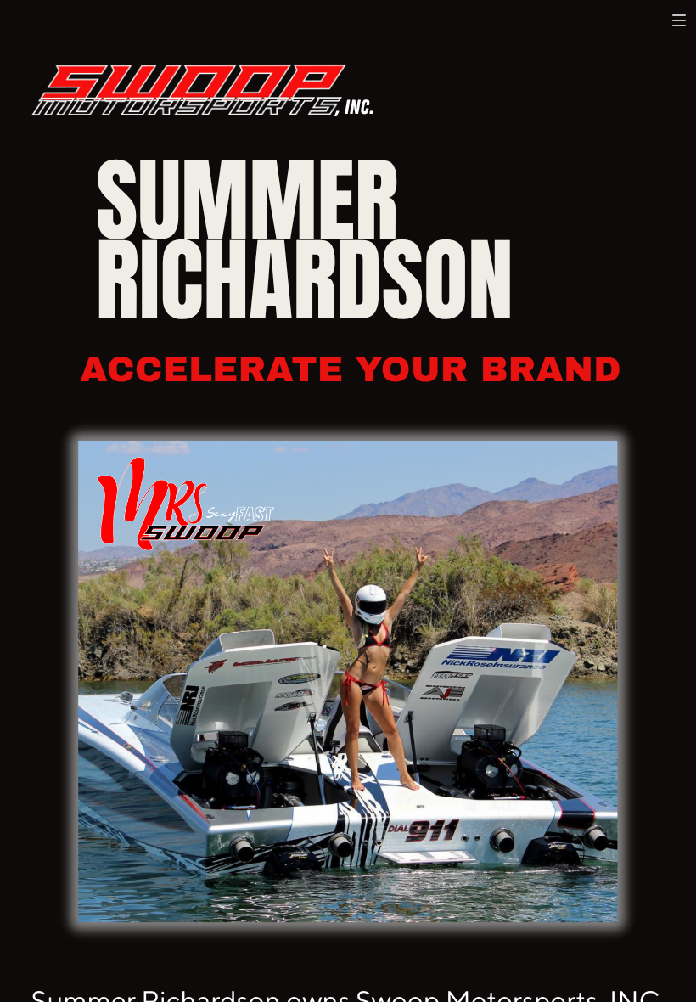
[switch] (679, 20)
